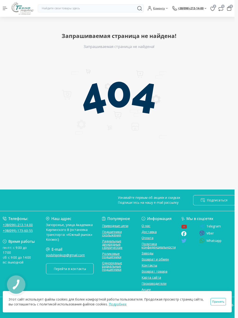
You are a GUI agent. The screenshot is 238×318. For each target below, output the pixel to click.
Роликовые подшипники (111, 255)
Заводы (147, 253)
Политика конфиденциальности (159, 245)
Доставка (149, 232)
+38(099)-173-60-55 (18, 230)
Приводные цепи (115, 225)
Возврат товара (154, 271)
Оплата (147, 238)
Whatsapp (213, 240)
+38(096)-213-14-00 (18, 225)
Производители (154, 283)
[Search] (139, 8)
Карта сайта (151, 277)
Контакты (149, 265)
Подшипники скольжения (112, 233)
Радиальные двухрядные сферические (112, 244)
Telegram (213, 226)
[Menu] (5, 8)
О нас (146, 225)
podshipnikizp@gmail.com (65, 255)
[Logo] (22, 8)
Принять (218, 302)
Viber (210, 233)
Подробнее (118, 304)
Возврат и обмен (155, 259)
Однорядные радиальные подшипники (112, 266)
